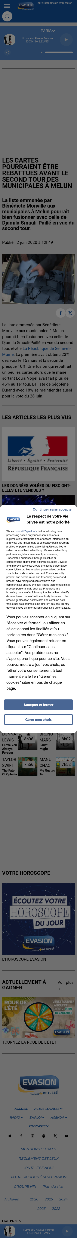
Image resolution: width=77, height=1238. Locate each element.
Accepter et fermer (38, 704)
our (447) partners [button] (26, 531)
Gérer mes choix (38, 719)
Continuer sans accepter (53, 509)
